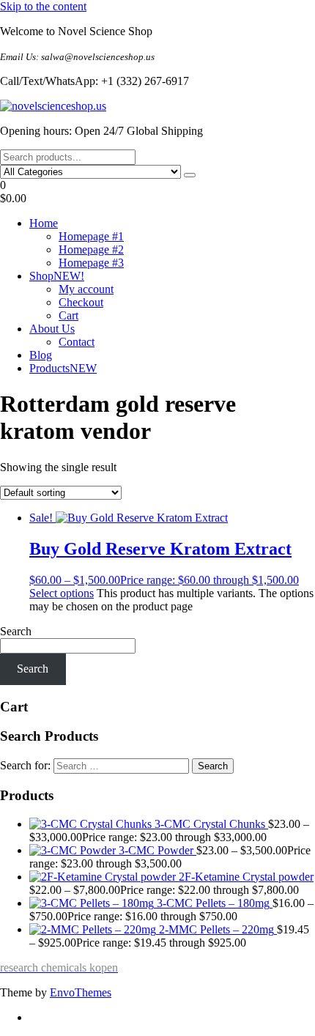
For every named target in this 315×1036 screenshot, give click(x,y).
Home (43, 223)
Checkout (81, 302)
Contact (76, 342)
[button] (157, 192)
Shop (56, 276)
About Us (52, 328)
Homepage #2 (91, 249)
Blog (40, 355)
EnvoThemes (80, 992)
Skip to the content (43, 6)
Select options (61, 593)
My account (86, 289)
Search (16, 631)
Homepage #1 (91, 236)
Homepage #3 (91, 262)
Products (63, 368)
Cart (68, 315)
